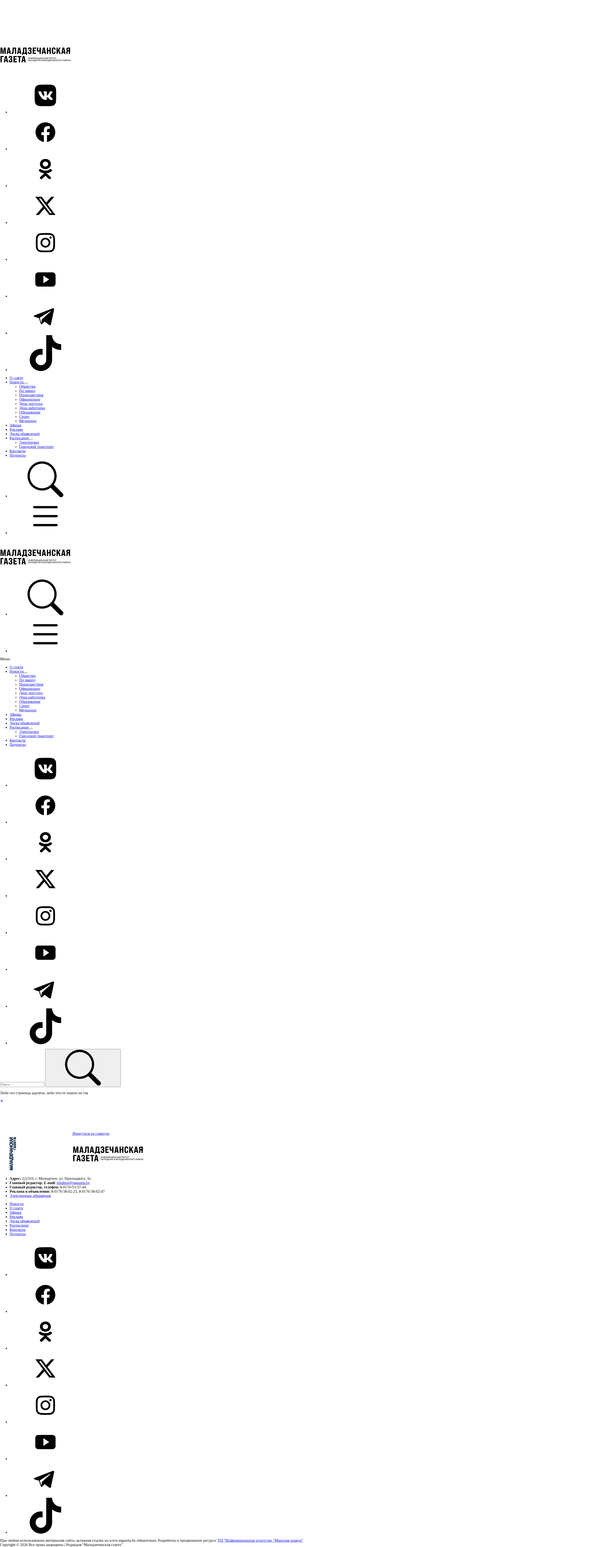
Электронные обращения (30, 1196)
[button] (45, 496)
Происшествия (31, 395)
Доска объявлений (25, 434)
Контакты (18, 451)
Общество (27, 386)
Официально (29, 399)
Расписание (19, 438)
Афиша (15, 425)
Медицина (27, 421)
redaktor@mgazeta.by (73, 1183)
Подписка (18, 455)
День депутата (31, 404)
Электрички (29, 442)
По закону (27, 391)
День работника (32, 408)
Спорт (24, 417)
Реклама (16, 429)
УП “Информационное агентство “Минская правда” (260, 1540)
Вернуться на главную (90, 1134)
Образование (29, 412)
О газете (16, 378)
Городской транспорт (36, 447)
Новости (17, 382)
